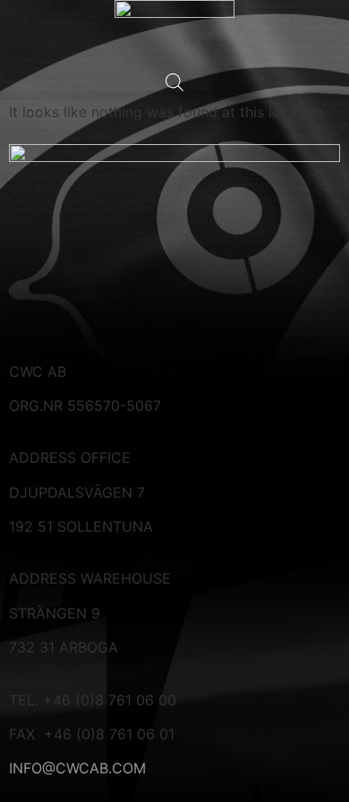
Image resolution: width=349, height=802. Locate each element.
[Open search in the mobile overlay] (174, 81)
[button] (174, 95)
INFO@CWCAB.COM (77, 768)
